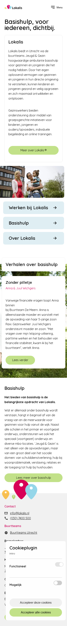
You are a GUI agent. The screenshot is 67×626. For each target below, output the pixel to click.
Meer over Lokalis (32, 150)
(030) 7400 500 (20, 518)
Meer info (39, 568)
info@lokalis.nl (19, 513)
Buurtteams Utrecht (23, 532)
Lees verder (20, 360)
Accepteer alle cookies (36, 612)
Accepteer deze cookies (36, 602)
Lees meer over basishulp (33, 477)
